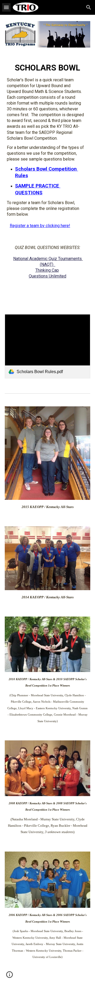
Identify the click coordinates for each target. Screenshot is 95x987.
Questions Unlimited (47, 276)
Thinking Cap (47, 270)
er (24, 225)
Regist (16, 225)
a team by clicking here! (48, 225)
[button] (6, 7)
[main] (47, 181)
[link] (47, 346)
